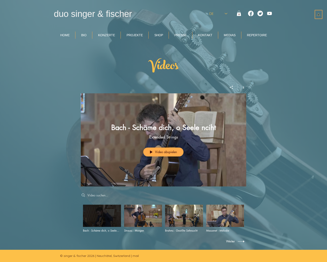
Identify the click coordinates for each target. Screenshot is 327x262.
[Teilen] (231, 87)
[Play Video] (102, 218)
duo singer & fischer (93, 14)
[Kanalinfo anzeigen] (242, 87)
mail (136, 256)
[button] (239, 13)
